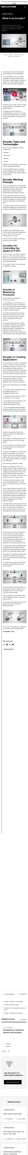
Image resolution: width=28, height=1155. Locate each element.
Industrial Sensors (7, 14)
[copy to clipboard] (4, 644)
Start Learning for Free (12, 1082)
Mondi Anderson (10, 994)
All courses (23, 1019)
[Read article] (14, 1113)
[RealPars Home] (8, 6)
